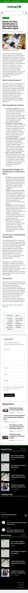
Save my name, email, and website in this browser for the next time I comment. (14, 388)
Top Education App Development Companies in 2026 (17, 436)
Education (6, 18)
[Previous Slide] (24, 1)
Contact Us (21, 585)
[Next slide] (26, 1)
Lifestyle (13, 459)
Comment (7, 349)
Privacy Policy (21, 587)
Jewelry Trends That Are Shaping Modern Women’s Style (18, 477)
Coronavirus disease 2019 (8, 514)
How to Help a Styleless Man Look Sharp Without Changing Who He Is (14, 1)
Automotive (3, 512)
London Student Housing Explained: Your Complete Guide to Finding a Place (14, 417)
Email (6, 374)
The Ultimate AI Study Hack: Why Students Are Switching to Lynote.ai (16, 426)
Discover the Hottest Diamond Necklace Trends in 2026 (5, 1)
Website (6, 380)
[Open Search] (23, 13)
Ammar (12, 440)
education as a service (15, 65)
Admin (5, 31)
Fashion (13, 479)
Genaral (13, 469)
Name (6, 368)
